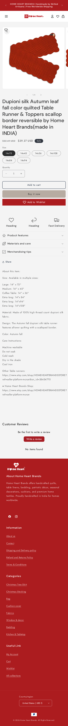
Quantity (6, 167)
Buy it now (34, 194)
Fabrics (10, 613)
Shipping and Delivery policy (21, 550)
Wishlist (10, 668)
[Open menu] (6, 16)
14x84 (9, 160)
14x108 (54, 153)
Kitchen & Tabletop (15, 634)
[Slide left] (27, 94)
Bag (8, 598)
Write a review (34, 439)
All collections (13, 675)
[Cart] (63, 16)
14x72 (9, 153)
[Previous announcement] (5, 5)
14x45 (23, 153)
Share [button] (8, 261)
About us (10, 536)
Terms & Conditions (16, 564)
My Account (12, 654)
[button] (34, 236)
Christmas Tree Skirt (16, 584)
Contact (10, 543)
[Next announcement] (62, 5)
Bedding (10, 627)
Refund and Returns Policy (19, 557)
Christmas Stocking (16, 591)
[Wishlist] (57, 16)
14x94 (24, 160)
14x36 (38, 153)
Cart (8, 661)
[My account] (52, 16)
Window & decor (15, 620)
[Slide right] (40, 94)
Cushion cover (13, 605)
